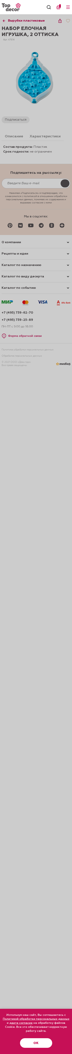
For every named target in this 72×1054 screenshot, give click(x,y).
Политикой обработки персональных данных (36, 1019)
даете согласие (21, 1023)
